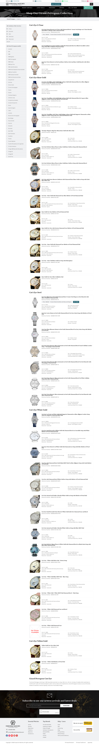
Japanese (90, 742)
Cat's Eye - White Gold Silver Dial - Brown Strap (54, 560)
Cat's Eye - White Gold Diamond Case (52, 625)
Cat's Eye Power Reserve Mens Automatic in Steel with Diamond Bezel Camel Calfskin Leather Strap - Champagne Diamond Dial (67, 346)
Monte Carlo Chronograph (13, 115)
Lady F (9, 110)
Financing (60, 728)
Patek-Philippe (46, 728)
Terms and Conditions (63, 735)
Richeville (10, 125)
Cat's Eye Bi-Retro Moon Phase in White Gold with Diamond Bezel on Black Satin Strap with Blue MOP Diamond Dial (66, 545)
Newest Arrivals (27, 7)
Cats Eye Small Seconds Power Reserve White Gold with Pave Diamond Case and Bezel (65, 511)
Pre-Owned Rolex (47, 724)
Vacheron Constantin (48, 730)
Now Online (38, 1)
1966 (9, 54)
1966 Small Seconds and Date (14, 77)
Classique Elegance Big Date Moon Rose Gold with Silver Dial (58, 130)
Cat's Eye (10, 82)
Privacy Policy (61, 731)
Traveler (10, 138)
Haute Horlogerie (11, 108)
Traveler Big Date (11, 141)
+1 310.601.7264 (15, 1)
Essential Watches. (19, 742)
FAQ (58, 726)
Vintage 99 (10, 154)
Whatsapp (65, 1)
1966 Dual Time (11, 64)
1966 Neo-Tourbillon (12, 72)
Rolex (44, 733)
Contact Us (30, 733)
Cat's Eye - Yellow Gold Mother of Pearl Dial (53, 661)
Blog (59, 730)
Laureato (10, 49)
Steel (9, 34)
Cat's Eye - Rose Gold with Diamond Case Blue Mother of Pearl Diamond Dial (62, 195)
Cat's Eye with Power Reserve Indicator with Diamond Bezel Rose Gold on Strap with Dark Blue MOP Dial (66, 180)
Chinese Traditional (81, 742)
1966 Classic (10, 61)
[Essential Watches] (15, 4)
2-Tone (10, 28)
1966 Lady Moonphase (13, 67)
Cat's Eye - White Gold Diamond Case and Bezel (54, 609)
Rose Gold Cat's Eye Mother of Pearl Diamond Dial (55, 212)
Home (29, 724)
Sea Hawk (10, 128)
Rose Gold (10, 31)
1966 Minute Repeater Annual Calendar (16, 69)
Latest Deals (41, 7)
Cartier (44, 735)
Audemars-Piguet (47, 726)
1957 (9, 51)
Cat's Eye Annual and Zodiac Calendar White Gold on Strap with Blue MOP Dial (63, 528)
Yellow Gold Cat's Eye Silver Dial (50, 645)
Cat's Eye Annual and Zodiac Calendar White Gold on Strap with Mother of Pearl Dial (64, 495)
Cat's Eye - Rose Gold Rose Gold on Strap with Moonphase (57, 260)
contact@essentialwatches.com (16, 732)
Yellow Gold (11, 39)
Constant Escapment (12, 102)
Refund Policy (61, 733)
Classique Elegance (12, 95)
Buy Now (76, 34)
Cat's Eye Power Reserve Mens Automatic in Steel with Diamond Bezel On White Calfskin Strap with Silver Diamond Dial (65, 378)
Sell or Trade (72, 7)
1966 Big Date (11, 56)
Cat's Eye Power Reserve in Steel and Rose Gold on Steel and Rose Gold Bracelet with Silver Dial (66, 62)
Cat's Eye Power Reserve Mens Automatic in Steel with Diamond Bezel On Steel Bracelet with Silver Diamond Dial (66, 395)
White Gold (10, 36)
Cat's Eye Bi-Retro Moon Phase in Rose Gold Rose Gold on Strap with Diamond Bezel (64, 147)
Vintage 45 (10, 151)
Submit (91, 4)
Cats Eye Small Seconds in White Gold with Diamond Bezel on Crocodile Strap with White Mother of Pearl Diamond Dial (65, 431)
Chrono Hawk (11, 84)
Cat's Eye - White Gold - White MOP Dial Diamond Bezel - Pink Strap (60, 593)
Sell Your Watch (56, 4)
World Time (10, 156)
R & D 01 (10, 123)
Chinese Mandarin (69, 742)
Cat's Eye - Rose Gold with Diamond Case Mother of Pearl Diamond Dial (61, 244)
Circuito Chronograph (12, 87)
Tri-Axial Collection (12, 146)
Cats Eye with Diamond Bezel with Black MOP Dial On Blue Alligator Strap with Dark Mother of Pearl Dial (66, 463)
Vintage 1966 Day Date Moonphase (15, 149)
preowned (52, 7)
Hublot (44, 737)
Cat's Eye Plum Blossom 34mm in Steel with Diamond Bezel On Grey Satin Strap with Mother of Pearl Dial (67, 330)
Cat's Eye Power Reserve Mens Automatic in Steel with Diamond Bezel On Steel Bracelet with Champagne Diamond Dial (66, 362)
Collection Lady (11, 97)
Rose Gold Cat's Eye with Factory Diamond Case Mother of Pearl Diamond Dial (63, 228)
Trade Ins (30, 730)
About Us (87, 7)
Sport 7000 (10, 131)
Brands (62, 7)
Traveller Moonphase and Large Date (16, 143)
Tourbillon (10, 136)
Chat (59, 724)
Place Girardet (11, 120)
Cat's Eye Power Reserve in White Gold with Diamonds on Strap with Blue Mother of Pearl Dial (66, 447)
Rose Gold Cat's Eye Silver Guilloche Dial (52, 277)
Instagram (90, 1)
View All (8, 41)
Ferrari (9, 105)
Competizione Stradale (13, 100)
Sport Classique (11, 133)
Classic (9, 90)
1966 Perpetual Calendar (13, 74)
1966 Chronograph (12, 59)
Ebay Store (30, 728)
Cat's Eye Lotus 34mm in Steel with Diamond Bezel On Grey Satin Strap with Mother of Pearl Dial (66, 313)
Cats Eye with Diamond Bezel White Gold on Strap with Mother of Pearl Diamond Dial (65, 479)
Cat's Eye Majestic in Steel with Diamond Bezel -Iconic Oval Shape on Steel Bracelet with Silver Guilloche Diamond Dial (65, 297)
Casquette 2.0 (11, 79)
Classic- (10, 92)
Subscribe (66, 705)
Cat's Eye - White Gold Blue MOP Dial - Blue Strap (55, 576)
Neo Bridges (10, 118)
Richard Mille (46, 731)
